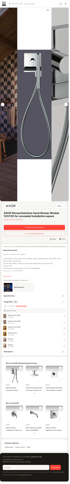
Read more (7, 276)
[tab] (5, 306)
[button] (33, 393)
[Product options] (20, 368)
